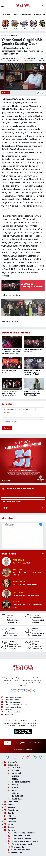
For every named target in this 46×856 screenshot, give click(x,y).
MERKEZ (10, 615)
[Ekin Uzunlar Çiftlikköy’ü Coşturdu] (34, 342)
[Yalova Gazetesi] (23, 6)
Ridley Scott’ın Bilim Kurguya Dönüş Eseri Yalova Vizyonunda (38, 633)
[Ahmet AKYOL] (6, 572)
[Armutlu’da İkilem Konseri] (12, 363)
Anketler (12, 821)
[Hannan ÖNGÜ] (6, 583)
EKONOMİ (26, 15)
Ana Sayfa (12, 762)
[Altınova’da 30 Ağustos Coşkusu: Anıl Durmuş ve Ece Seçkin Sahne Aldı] (12, 342)
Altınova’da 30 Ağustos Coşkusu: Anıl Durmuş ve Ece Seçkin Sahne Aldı (11, 351)
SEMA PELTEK (18, 602)
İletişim (11, 827)
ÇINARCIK (12, 641)
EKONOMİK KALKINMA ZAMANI (26, 595)
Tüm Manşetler (10, 709)
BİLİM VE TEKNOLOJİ (30, 723)
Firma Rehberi (14, 810)
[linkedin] (41, 757)
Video (10, 804)
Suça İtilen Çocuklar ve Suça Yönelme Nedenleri (28, 606)
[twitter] (15, 757)
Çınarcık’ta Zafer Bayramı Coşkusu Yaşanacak (15, 646)
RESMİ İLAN (16, 799)
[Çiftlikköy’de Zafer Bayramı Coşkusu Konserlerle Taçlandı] (12, 384)
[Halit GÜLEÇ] (6, 594)
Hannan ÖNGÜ (19, 581)
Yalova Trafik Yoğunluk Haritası (16, 704)
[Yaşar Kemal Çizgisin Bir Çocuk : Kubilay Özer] (23, 76)
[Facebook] (13, 690)
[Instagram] (21, 690)
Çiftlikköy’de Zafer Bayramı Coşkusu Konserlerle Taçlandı (10, 393)
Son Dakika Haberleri (12, 712)
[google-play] (23, 732)
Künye (10, 824)
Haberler (4, 36)
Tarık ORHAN (18, 560)
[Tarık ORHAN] (6, 561)
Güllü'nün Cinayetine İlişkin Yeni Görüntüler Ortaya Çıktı (14, 633)
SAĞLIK (6, 726)
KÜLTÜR (37, 15)
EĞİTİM (33, 721)
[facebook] (8, 757)
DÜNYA (15, 726)
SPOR (25, 721)
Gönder (6, 428)
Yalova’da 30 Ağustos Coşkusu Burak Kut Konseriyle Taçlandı (32, 372)
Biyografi (12, 819)
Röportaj (12, 816)
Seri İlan (11, 813)
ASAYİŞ (23, 726)
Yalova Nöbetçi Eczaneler (14, 697)
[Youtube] (29, 690)
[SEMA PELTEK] (6, 604)
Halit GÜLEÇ (18, 592)
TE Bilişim (28, 750)
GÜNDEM (6, 15)
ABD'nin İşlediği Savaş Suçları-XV (26, 584)
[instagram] (22, 757)
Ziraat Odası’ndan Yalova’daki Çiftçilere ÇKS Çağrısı (38, 646)
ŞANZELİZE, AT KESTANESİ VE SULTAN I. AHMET (28, 574)
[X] (17, 690)
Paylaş (6, 92)
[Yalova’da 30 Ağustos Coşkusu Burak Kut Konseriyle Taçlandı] (34, 363)
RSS (8, 743)
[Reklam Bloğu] (23, 460)
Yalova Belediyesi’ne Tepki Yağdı (12, 620)
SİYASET (16, 15)
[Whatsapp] (33, 690)
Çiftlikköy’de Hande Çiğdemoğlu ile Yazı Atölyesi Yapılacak (32, 393)
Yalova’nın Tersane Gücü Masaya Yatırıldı (38, 620)
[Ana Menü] (2, 6)
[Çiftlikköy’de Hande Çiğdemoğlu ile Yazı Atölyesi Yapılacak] (34, 384)
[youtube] (28, 757)
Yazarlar (12, 807)
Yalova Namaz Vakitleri (13, 702)
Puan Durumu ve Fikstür (13, 707)
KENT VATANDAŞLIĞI (21, 563)
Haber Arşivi (9, 714)
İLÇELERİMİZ (17, 796)
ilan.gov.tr (33, 726)
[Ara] (43, 6)
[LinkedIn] (25, 690)
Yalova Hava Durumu (12, 699)
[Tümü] (43, 518)
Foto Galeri (13, 802)
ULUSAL (15, 793)
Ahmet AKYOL (18, 569)
